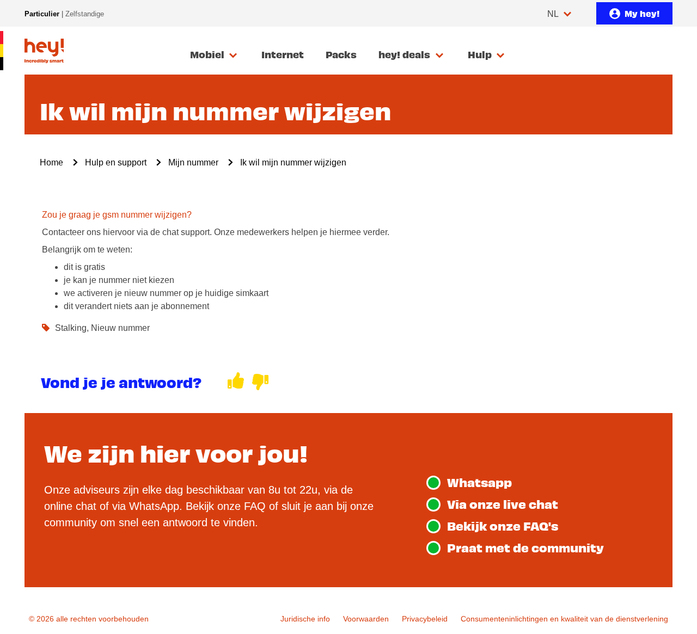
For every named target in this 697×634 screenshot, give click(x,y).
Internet (282, 54)
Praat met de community (525, 547)
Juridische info (305, 618)
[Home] (44, 51)
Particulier (42, 14)
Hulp (480, 54)
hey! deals (404, 54)
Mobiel (207, 54)
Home (51, 162)
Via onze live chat (502, 504)
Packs (341, 54)
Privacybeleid (425, 618)
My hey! (642, 13)
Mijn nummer (193, 162)
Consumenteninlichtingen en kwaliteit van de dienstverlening (564, 618)
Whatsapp (479, 482)
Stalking (71, 328)
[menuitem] (214, 55)
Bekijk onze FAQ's (502, 525)
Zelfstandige (84, 14)
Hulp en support (115, 162)
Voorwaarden (366, 618)
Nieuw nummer (120, 328)
